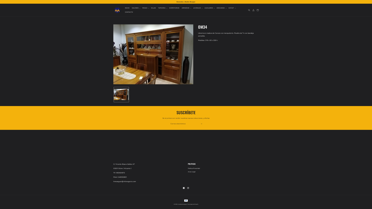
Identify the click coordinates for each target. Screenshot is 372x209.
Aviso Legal (191, 172)
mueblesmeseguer (182, 204)
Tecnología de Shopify (192, 204)
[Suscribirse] (201, 124)
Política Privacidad (194, 168)
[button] (136, 8)
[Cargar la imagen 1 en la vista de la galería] (121, 94)
